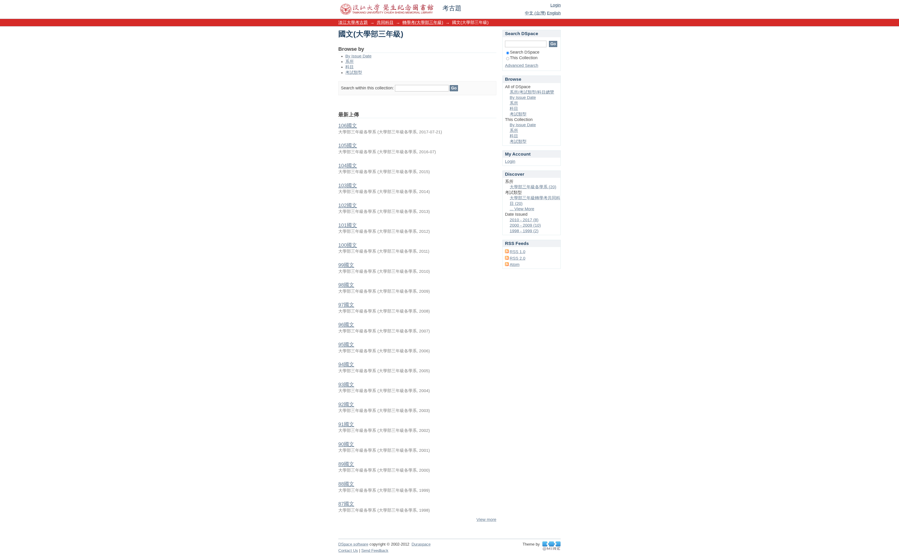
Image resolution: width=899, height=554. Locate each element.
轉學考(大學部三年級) (422, 22)
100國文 (347, 245)
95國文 (346, 344)
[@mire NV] (551, 546)
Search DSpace (524, 52)
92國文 (346, 404)
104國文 (347, 165)
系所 (349, 61)
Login (555, 5)
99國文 (346, 265)
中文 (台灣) (535, 13)
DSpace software (353, 544)
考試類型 (353, 72)
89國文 (346, 464)
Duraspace (421, 544)
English (554, 13)
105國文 (347, 145)
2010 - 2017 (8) (524, 220)
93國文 (346, 384)
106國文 (347, 125)
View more (486, 519)
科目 (349, 67)
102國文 (347, 205)
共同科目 (385, 22)
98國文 (346, 285)
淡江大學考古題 (353, 22)
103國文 (347, 185)
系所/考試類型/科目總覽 (532, 92)
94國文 (346, 364)
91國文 (346, 424)
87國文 (346, 504)
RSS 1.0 (517, 251)
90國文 (346, 444)
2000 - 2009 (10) (525, 225)
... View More (522, 209)
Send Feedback (374, 550)
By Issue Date (358, 56)
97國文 (346, 305)
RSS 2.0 (517, 258)
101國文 (347, 225)
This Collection (524, 57)
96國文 (346, 325)
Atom (515, 264)
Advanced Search (521, 65)
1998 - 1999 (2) (524, 231)
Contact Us (348, 550)
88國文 (346, 484)
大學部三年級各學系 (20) (533, 187)
